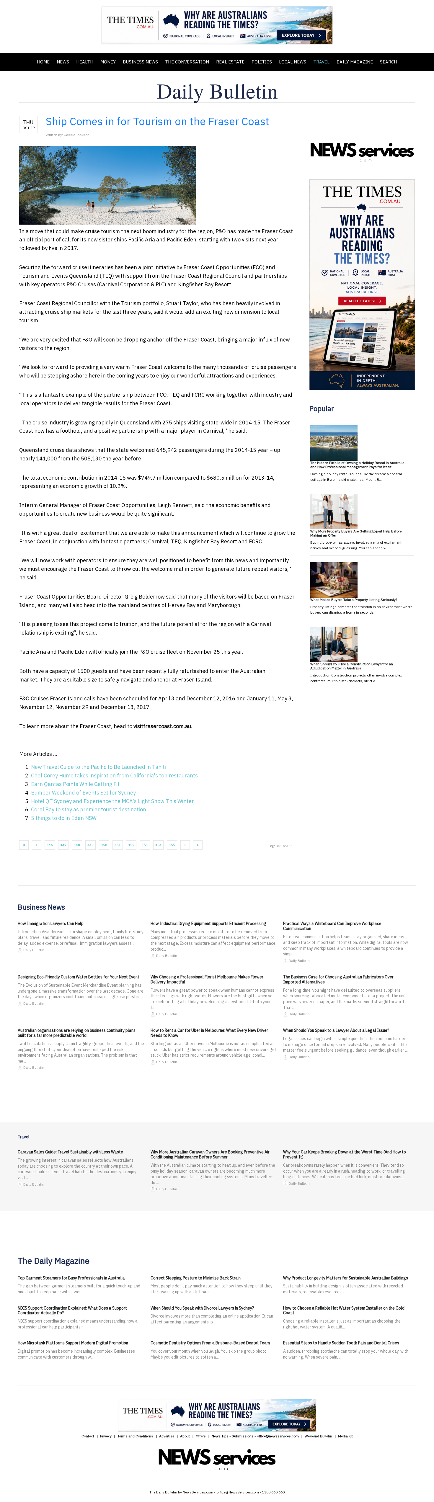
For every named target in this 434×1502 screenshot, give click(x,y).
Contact (87, 1436)
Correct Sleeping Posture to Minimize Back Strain (196, 1278)
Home (43, 62)
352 (131, 845)
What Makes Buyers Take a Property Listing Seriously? (353, 599)
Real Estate (230, 62)
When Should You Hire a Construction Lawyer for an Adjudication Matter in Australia (351, 666)
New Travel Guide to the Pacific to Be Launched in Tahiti (98, 767)
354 (158, 845)
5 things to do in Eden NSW (64, 818)
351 (118, 845)
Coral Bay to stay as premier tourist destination (88, 809)
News (63, 62)
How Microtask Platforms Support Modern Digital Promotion (73, 1343)
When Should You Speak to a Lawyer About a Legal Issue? (336, 1030)
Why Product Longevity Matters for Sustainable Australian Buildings (345, 1278)
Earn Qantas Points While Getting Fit (75, 784)
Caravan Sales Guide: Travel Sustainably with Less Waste (70, 1152)
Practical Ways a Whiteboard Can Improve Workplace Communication (332, 926)
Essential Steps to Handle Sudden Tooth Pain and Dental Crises (341, 1343)
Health (84, 62)
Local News (292, 62)
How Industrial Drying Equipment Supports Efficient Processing (208, 923)
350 (104, 845)
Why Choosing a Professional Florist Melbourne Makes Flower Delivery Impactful (207, 979)
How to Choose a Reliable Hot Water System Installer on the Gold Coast (343, 1310)
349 (90, 845)
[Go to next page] (185, 845)
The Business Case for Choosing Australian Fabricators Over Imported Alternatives (338, 979)
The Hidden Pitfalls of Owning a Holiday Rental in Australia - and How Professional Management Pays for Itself (358, 464)
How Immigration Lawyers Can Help (51, 923)
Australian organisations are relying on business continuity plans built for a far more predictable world (77, 1033)
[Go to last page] (198, 845)
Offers (201, 1436)
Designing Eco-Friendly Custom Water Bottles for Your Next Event (78, 977)
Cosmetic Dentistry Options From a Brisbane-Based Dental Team (210, 1343)
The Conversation (187, 62)
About (185, 1436)
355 (172, 845)
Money (108, 62)
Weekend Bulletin (318, 1436)
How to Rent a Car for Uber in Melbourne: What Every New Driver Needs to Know (209, 1033)
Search (388, 62)
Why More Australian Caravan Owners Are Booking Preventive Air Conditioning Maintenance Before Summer (210, 1154)
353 (145, 845)
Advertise (166, 1436)
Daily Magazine (355, 62)
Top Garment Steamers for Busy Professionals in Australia (71, 1278)
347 (63, 845)
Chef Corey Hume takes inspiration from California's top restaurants (114, 775)
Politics (262, 62)
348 (77, 845)
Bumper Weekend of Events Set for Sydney (83, 792)
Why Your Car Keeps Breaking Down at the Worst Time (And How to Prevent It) (344, 1154)
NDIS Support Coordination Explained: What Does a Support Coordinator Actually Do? (72, 1310)
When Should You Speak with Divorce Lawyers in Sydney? (202, 1308)
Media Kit (345, 1436)
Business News (140, 62)
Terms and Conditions (135, 1436)
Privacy (106, 1436)
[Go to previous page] (36, 845)
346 (50, 845)
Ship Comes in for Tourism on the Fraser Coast (157, 121)
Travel (321, 62)
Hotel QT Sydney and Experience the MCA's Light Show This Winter (112, 801)
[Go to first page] (24, 845)
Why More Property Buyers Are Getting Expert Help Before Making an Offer (356, 533)
